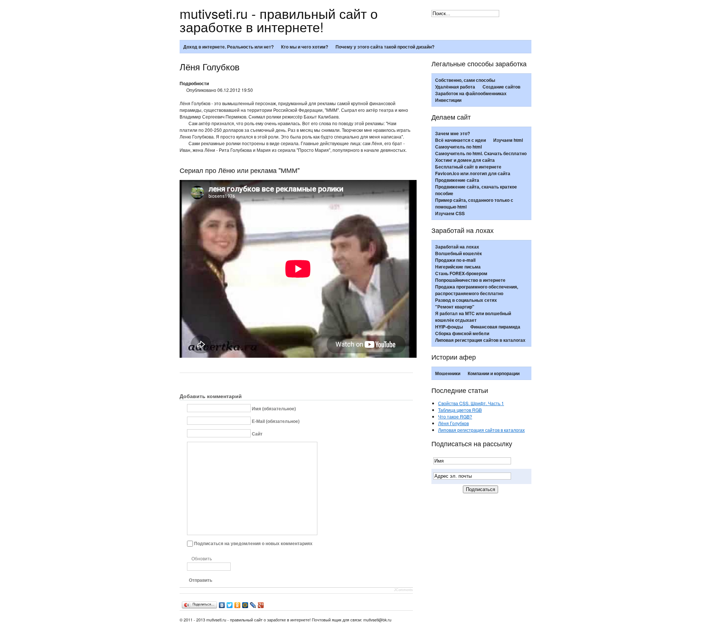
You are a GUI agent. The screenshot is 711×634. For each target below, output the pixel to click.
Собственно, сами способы (465, 80)
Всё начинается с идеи (460, 140)
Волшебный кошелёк (458, 253)
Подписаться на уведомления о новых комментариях (253, 543)
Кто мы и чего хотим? (304, 46)
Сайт (257, 433)
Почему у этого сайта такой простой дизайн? (385, 46)
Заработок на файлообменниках (471, 93)
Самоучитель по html (458, 146)
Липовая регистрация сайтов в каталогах (480, 340)
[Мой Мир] (245, 605)
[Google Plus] (261, 605)
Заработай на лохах (457, 246)
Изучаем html (508, 140)
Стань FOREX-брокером (461, 273)
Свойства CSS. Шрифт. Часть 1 (471, 403)
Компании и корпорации (494, 373)
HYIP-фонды (449, 326)
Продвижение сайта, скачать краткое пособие (476, 190)
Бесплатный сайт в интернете (468, 166)
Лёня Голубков (453, 423)
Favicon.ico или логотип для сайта (472, 173)
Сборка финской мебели (462, 333)
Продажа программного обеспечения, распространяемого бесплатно (476, 290)
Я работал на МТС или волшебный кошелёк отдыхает (473, 316)
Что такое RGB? (455, 416)
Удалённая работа (455, 86)
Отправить (200, 580)
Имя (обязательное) (274, 408)
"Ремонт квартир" (454, 306)
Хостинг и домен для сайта (465, 160)
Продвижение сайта (457, 180)
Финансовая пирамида (495, 326)
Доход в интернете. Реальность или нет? (228, 46)
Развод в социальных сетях (466, 300)
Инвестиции (448, 100)
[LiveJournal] (253, 605)
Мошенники (447, 373)
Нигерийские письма (458, 266)
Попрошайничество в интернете (470, 280)
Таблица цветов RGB (460, 410)
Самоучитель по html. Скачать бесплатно (481, 153)
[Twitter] (230, 605)
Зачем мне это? (452, 133)
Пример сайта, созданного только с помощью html (474, 203)
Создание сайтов (501, 86)
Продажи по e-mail (455, 260)
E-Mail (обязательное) (276, 421)
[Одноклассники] (237, 605)
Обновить (201, 558)
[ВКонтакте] (222, 605)
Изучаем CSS (450, 213)
